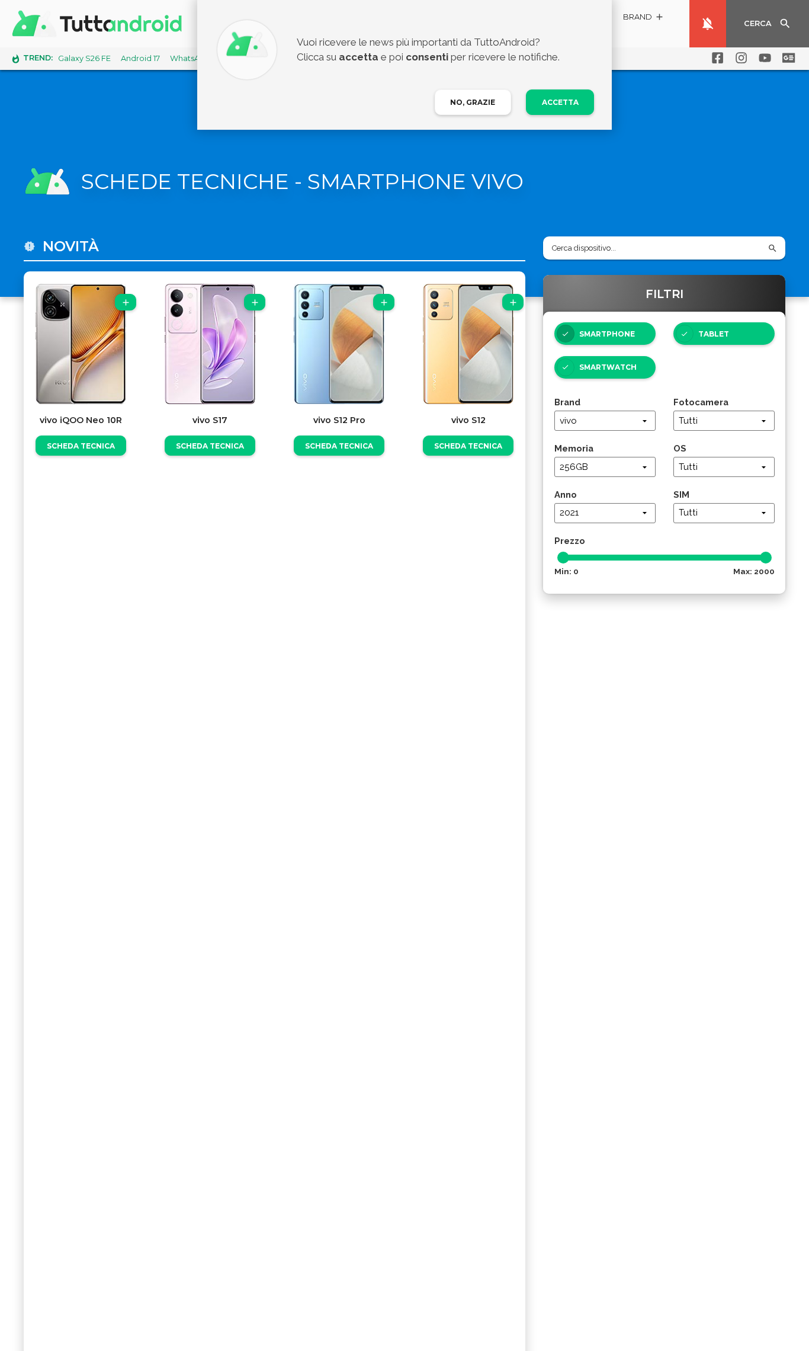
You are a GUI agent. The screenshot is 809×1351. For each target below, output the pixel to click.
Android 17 (140, 58)
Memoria (573, 448)
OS (679, 448)
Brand (567, 402)
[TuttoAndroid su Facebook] (715, 58)
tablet (713, 333)
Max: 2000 (754, 571)
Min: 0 (566, 571)
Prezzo (569, 541)
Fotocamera (700, 402)
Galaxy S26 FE (84, 58)
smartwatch (608, 367)
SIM (681, 494)
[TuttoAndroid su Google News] (786, 58)
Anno (565, 494)
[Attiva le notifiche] (707, 23)
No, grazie (472, 102)
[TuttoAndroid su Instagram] (739, 58)
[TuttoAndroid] (99, 24)
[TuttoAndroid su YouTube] (763, 58)
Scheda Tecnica (81, 445)
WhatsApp (190, 58)
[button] (643, 18)
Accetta (560, 102)
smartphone (607, 333)
